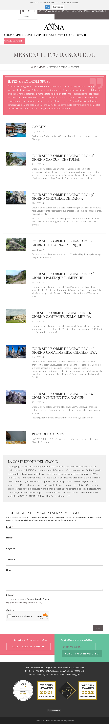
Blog (71, 35)
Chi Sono (9, 35)
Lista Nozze (49, 35)
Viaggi (19, 35)
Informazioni (58, 7)
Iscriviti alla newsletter (81, 653)
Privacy (9, 595)
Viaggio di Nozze (13, 40)
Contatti (81, 35)
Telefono (10, 559)
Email (8, 527)
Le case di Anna (33, 35)
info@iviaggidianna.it (57, 671)
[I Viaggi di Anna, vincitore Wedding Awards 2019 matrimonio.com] (23, 690)
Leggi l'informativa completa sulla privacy (24, 602)
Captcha (10, 610)
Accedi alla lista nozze (28, 646)
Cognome (10, 548)
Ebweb (47, 721)
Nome (9, 537)
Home (33, 67)
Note (8, 570)
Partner (62, 35)
